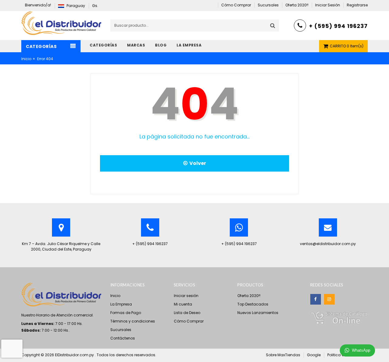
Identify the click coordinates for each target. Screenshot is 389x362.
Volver (197, 163)
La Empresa (121, 304)
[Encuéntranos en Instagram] (329, 299)
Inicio (26, 58)
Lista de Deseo (187, 312)
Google (314, 354)
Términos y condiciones (132, 321)
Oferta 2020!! (248, 295)
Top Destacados (252, 304)
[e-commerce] (61, 22)
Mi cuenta (183, 304)
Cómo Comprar (189, 321)
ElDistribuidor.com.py (75, 354)
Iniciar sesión (186, 295)
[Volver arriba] (382, 351)
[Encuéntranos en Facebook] (315, 299)
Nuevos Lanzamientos (257, 312)
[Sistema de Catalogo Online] (339, 317)
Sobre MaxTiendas (283, 354)
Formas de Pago (125, 312)
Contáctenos (122, 338)
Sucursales (120, 329)
